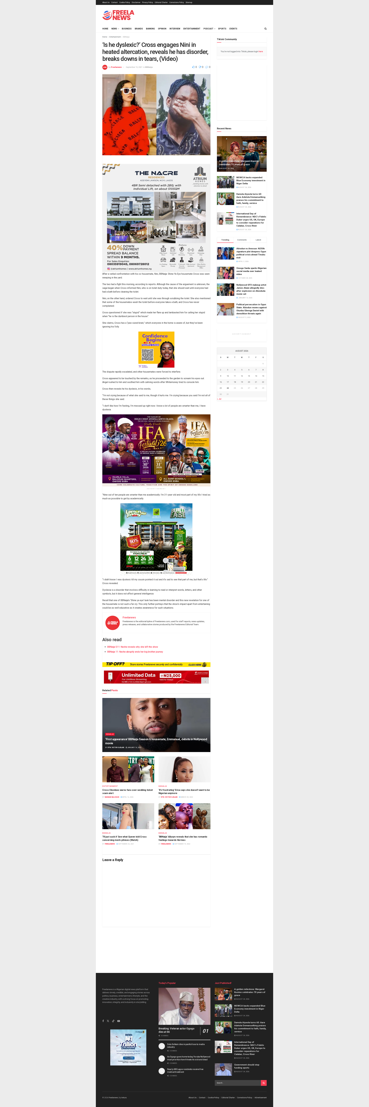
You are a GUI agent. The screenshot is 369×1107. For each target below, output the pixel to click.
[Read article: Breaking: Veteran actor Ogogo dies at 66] (184, 1006)
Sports (222, 29)
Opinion (162, 29)
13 (249, 458)
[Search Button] (265, 28)
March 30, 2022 (186, 797)
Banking (150, 29)
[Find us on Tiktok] (113, 1035)
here (260, 51)
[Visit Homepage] (118, 15)
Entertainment (191, 29)
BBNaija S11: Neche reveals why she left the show (132, 646)
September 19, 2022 (182, 844)
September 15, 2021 (134, 67)
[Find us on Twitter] (108, 1035)
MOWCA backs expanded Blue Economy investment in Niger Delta (250, 193)
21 (256, 464)
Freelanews (116, 67)
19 (242, 464)
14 (256, 458)
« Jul (219, 481)
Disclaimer (136, 2)
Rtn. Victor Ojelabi (116, 747)
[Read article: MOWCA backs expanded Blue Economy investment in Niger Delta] (225, 195)
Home (105, 29)
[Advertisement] (184, 947)
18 (235, 464)
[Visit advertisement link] (202, 15)
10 (228, 458)
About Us (106, 2)
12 (242, 458)
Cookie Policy (124, 2)
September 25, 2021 (126, 844)
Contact (114, 2)
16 (221, 464)
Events (233, 29)
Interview (175, 29)
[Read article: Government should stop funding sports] (223, 1069)
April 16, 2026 (127, 797)
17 (228, 464)
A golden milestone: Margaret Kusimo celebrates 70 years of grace (249, 992)
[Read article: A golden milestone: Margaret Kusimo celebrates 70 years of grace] (242, 166)
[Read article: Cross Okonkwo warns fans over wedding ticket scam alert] (128, 769)
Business (127, 29)
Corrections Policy (176, 2)
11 (235, 458)
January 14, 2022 (134, 747)
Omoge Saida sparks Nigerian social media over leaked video (251, 284)
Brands (139, 29)
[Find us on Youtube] (118, 1035)
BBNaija (126, 37)
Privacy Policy (147, 2)
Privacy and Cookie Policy (228, 1103)
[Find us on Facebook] (103, 1035)
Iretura (124, 1098)
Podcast (208, 29)
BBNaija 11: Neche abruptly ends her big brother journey (135, 651)
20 (249, 464)
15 (263, 458)
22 (263, 464)
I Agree (249, 1103)
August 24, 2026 (227, 181)
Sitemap (189, 2)
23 (221, 470)
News (114, 29)
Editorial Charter (161, 2)
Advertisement (261, 1097)
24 (228, 470)
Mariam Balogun (112, 797)
